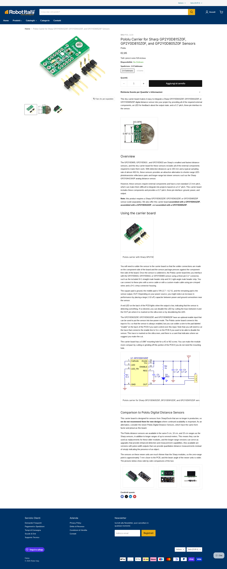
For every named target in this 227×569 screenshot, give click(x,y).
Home (6, 20)
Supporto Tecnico (32, 537)
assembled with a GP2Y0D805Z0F (171, 205)
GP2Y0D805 (129, 162)
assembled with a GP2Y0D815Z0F (184, 202)
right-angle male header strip (184, 279)
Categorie (44, 20)
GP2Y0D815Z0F (158, 198)
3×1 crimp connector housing (143, 285)
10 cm (175, 433)
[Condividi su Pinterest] (134, 496)
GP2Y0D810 (141, 162)
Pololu (123, 48)
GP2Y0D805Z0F (191, 198)
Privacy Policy (75, 523)
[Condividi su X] (126, 496)
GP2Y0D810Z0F (173, 198)
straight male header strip (153, 279)
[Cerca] (191, 12)
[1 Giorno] (140, 73)
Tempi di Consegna (33, 530)
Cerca (27, 558)
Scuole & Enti (30, 534)
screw (174, 342)
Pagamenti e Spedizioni (34, 526)
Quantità (124, 78)
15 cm (185, 433)
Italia (195, 3)
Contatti (57, 20)
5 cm (169, 433)
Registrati (148, 533)
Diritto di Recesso (77, 526)
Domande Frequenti (33, 523)
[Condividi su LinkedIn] (130, 496)
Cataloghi (30, 20)
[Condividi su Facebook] (122, 496)
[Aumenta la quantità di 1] (144, 83)
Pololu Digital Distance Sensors (160, 425)
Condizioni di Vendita (78, 530)
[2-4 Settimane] (128, 73)
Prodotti (17, 20)
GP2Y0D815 (158, 162)
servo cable (154, 282)
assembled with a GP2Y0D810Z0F (136, 205)
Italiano (181, 3)
